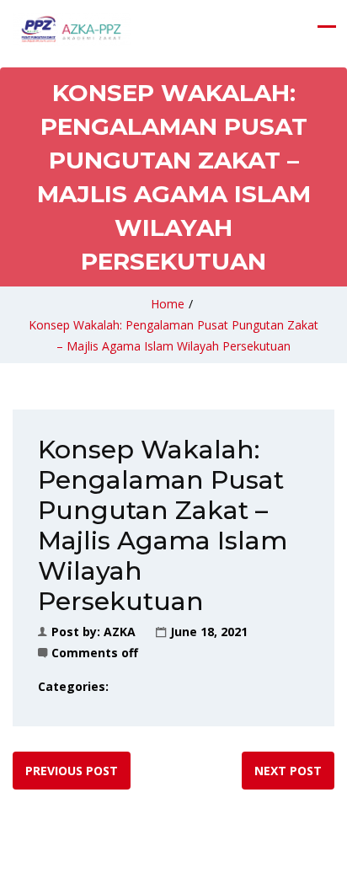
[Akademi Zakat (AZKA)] (71, 29)
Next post (288, 771)
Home (167, 304)
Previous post (71, 771)
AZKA (120, 632)
